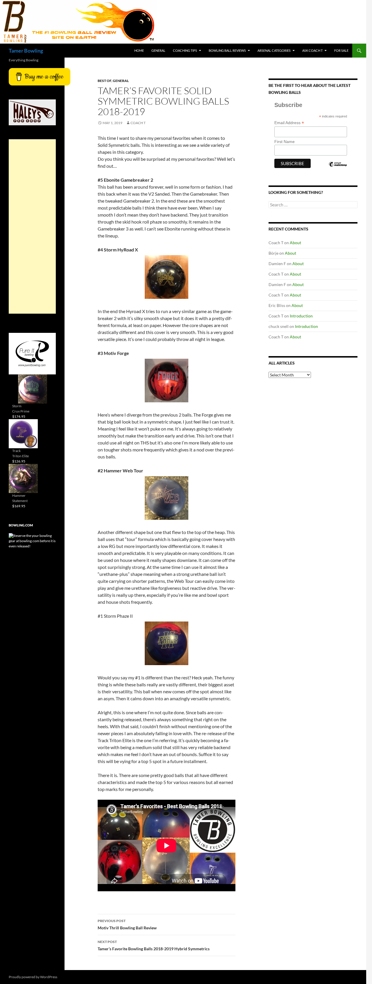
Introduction (301, 315)
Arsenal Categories (274, 50)
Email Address (289, 123)
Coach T (138, 123)
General (158, 50)
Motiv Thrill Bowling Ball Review (127, 924)
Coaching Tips (185, 50)
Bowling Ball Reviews (227, 50)
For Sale (341, 50)
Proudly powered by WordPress (33, 977)
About (295, 242)
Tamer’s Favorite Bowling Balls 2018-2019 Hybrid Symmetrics (154, 945)
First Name (284, 141)
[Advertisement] (32, 226)
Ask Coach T (312, 50)
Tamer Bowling (26, 50)
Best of (104, 80)
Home (139, 50)
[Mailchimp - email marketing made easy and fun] (338, 169)
